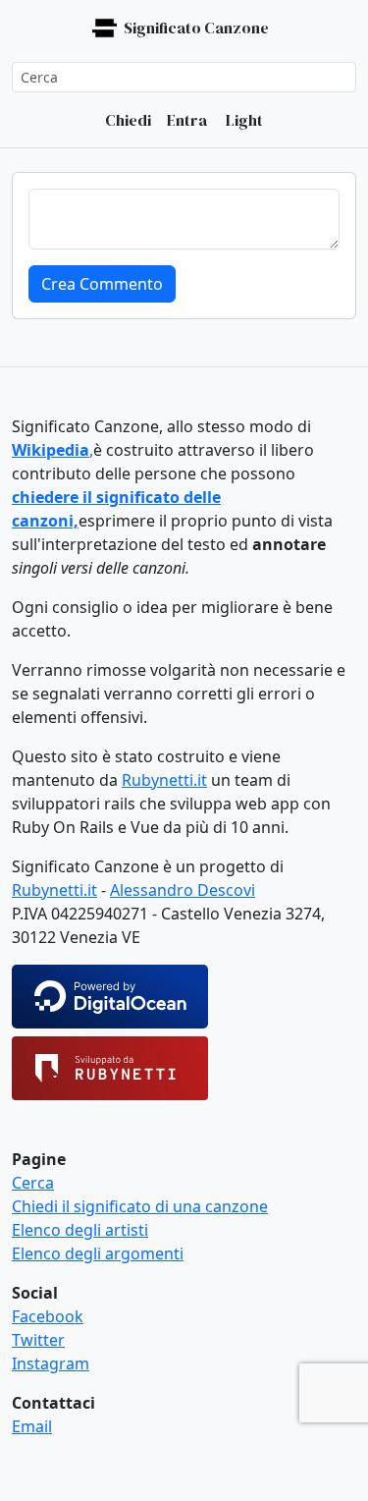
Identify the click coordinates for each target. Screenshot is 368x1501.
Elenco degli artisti (80, 1230)
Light (243, 120)
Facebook (47, 1316)
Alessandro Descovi (182, 890)
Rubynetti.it (164, 780)
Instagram (50, 1363)
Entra (187, 120)
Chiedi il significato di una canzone (140, 1206)
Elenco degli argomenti (98, 1253)
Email (32, 1426)
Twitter (38, 1340)
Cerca (33, 1183)
